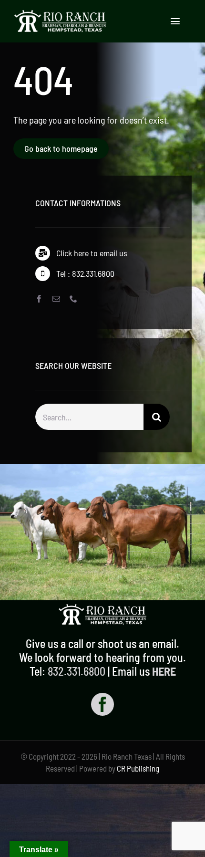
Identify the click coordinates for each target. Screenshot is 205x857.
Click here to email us (91, 253)
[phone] (73, 299)
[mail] (56, 299)
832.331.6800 (76, 671)
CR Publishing (138, 768)
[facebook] (39, 299)
